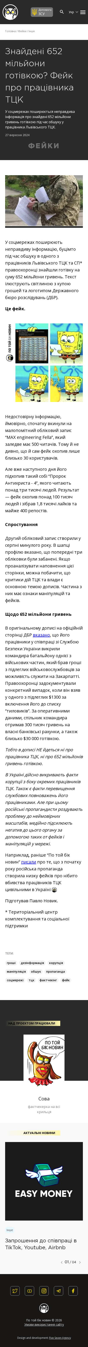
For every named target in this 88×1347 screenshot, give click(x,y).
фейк (66, 980)
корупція (56, 963)
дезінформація (32, 963)
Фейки (22, 31)
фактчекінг (48, 980)
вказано (41, 635)
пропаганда (55, 971)
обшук (36, 971)
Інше (32, 31)
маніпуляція (16, 971)
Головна (10, 31)
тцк (31, 980)
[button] (81, 12)
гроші (11, 963)
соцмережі (15, 980)
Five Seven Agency (60, 1338)
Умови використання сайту (44, 1324)
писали (28, 862)
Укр (72, 12)
